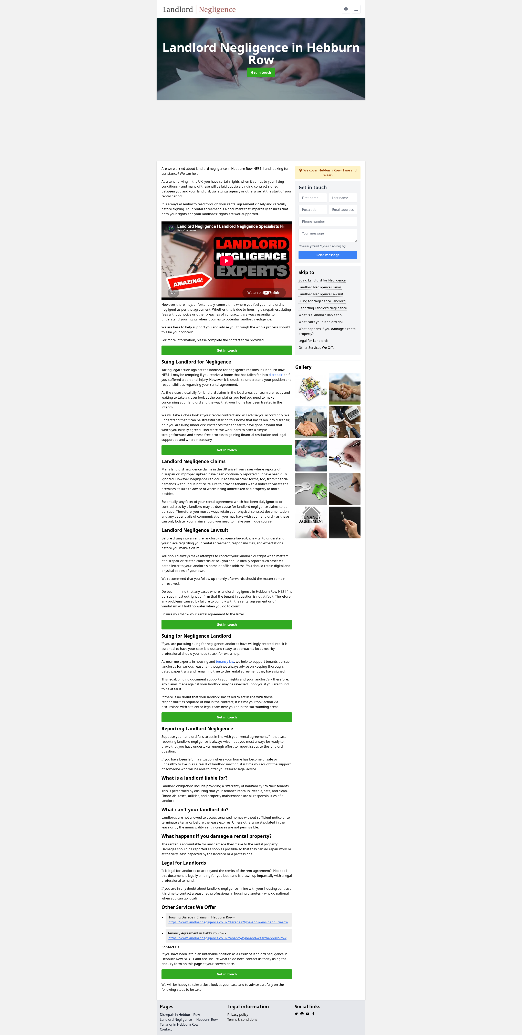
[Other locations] (346, 9)
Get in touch (261, 72)
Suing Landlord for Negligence (322, 280)
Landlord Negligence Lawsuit (321, 294)
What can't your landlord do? (321, 322)
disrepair (276, 374)
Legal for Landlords (313, 340)
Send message (328, 255)
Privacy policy (237, 1014)
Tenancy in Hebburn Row (179, 1024)
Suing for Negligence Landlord (322, 301)
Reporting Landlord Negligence (323, 308)
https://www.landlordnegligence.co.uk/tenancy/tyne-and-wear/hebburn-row (227, 938)
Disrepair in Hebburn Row (180, 1014)
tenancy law (225, 661)
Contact (166, 1029)
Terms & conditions (242, 1019)
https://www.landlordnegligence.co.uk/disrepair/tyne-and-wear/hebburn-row (228, 922)
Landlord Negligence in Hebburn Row (189, 1019)
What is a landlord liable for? (320, 315)
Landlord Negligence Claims (320, 287)
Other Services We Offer (317, 347)
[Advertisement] (261, 130)
